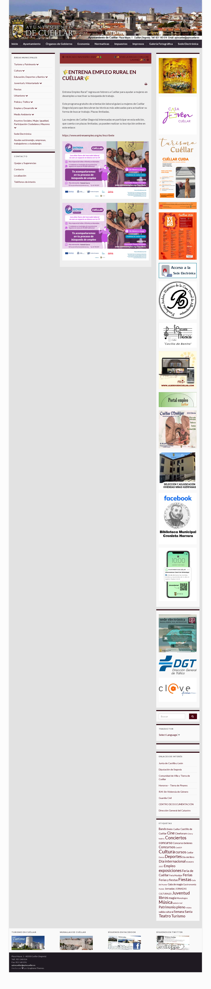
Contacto (19, 169)
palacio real (177, 903)
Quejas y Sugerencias (25, 163)
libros (163, 897)
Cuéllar (190, 852)
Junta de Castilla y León (171, 763)
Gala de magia (175, 884)
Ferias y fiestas (168, 880)
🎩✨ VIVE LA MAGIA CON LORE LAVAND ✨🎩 (131, 58)
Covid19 (179, 847)
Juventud (181, 892)
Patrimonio (167, 907)
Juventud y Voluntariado (27, 83)
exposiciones (170, 870)
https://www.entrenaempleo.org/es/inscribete (88, 135)
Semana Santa (183, 911)
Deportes (173, 856)
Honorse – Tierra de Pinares (173, 785)
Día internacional (172, 861)
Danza (161, 857)
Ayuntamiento (32, 43)
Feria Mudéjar (175, 875)
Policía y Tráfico (22, 101)
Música (165, 902)
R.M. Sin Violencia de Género (173, 791)
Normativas (102, 43)
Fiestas (17, 89)
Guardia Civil (165, 798)
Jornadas (170, 888)
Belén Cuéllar (173, 829)
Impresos (138, 43)
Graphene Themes (35, 968)
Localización (20, 175)
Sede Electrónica (188, 43)
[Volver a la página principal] (105, 20)
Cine (171, 833)
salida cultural (166, 911)
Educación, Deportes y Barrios (29, 76)
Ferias (187, 875)
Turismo (178, 916)
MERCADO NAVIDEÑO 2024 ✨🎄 (84, 56)
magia (172, 898)
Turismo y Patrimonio (25, 64)
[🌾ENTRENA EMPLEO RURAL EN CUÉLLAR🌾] (105, 170)
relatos (189, 908)
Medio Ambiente (23, 114)
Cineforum (181, 833)
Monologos (182, 898)
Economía (83, 43)
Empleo (169, 866)
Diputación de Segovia (170, 769)
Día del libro (188, 857)
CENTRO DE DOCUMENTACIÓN (176, 804)
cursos (180, 852)
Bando (163, 829)
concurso (165, 843)
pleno (180, 907)
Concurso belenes (182, 842)
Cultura (18, 70)
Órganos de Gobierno (59, 43)
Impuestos (120, 43)
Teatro (165, 915)
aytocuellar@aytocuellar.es (23, 965)
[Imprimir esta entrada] (146, 83)
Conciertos (175, 837)
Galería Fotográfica (161, 43)
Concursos (167, 847)
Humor (161, 889)
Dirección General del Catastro (175, 810)
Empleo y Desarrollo (24, 108)
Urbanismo (20, 95)
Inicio (15, 43)
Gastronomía (189, 884)
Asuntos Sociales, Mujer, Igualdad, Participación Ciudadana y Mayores (32, 122)
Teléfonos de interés (25, 181)
